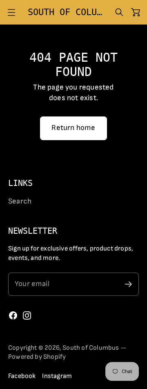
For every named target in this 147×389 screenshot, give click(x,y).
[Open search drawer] (119, 12)
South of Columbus (90, 348)
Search (19, 201)
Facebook (22, 376)
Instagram (57, 376)
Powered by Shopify (37, 357)
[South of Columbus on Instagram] (27, 315)
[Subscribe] (128, 284)
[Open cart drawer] (135, 12)
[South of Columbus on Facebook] (13, 315)
